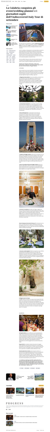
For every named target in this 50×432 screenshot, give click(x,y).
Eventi (7, 56)
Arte (7, 50)
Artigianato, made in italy (12, 50)
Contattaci (46, 1)
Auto (7, 52)
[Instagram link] (8, 409)
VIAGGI (7, 5)
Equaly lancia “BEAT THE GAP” (14, 39)
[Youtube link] (10, 409)
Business (8, 53)
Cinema (11, 53)
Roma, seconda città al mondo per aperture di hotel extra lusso (39, 396)
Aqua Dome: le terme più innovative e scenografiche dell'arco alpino (14, 26)
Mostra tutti (41, 385)
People (10, 60)
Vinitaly (13, 62)
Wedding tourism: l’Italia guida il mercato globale (14, 31)
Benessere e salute (11, 52)
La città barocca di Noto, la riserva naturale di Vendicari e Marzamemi (25, 422)
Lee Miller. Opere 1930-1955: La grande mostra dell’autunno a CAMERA (14, 43)
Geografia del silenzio (20, 395)
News (7, 60)
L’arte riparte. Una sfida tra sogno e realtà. (30, 377)
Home (13, 1)
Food (10, 56)
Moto (10, 59)
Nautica (13, 59)
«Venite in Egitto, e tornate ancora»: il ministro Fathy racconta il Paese (9, 397)
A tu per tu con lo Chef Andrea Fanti (20, 377)
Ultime (16, 1)
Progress (9, 430)
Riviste (19, 1)
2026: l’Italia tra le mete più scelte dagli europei (14, 35)
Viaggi (10, 62)
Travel (7, 62)
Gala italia (13, 56)
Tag (21, 1)
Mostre (7, 59)
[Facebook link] (6, 409)
